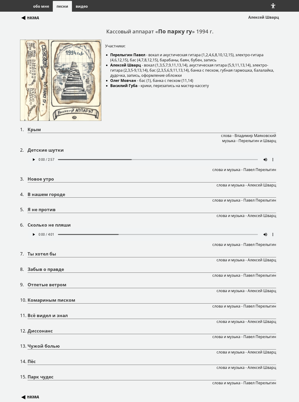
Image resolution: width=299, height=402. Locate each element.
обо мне (41, 6)
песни (62, 6)
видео (82, 6)
